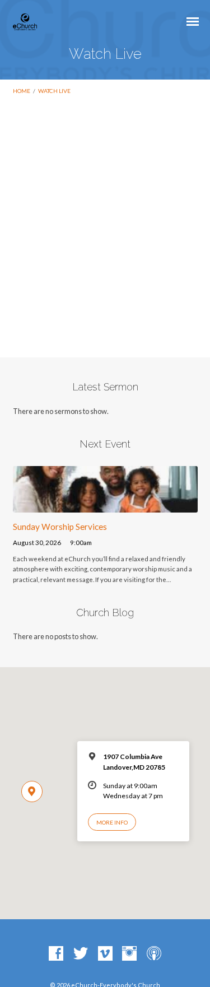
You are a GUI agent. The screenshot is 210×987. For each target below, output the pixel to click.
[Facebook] (56, 954)
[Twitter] (80, 954)
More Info (112, 822)
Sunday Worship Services (60, 527)
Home (21, 90)
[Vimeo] (105, 954)
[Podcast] (154, 954)
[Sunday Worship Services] (105, 505)
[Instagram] (129, 954)
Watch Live (54, 90)
